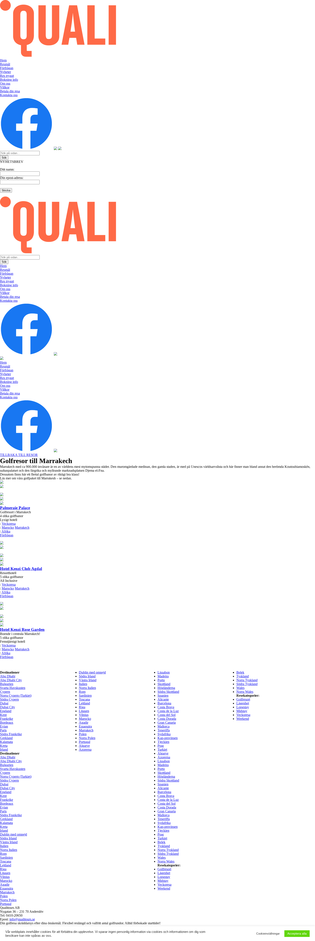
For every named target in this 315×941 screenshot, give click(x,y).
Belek (240, 672)
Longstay (242, 707)
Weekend (242, 718)
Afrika (6, 531)
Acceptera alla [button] (297, 933)
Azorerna (85, 749)
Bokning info (9, 79)
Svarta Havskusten (12, 688)
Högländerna (166, 688)
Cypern (5, 691)
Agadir (83, 722)
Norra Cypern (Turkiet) (16, 695)
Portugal (84, 742)
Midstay (241, 711)
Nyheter (5, 72)
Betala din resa (10, 91)
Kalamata (6, 742)
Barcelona (164, 703)
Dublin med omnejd (92, 672)
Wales (240, 688)
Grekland (6, 738)
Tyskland (242, 676)
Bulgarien (6, 684)
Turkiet (162, 749)
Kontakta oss (9, 95)
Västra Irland (87, 680)
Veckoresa (9, 523)
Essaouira (85, 726)
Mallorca (164, 726)
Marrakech (22, 527)
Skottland (164, 684)
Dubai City (7, 707)
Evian (4, 726)
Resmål (5, 64)
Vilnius (83, 715)
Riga (82, 707)
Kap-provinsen (168, 738)
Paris (3, 730)
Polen (83, 734)
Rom (82, 691)
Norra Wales (244, 691)
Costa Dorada (167, 718)
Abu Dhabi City (11, 680)
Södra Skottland (168, 691)
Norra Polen (87, 738)
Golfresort (243, 699)
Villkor (4, 87)
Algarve (84, 745)
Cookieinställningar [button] (268, 933)
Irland (4, 749)
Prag (161, 745)
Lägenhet (242, 703)
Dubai (4, 703)
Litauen (84, 711)
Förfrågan (6, 68)
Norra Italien (87, 688)
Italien (83, 684)
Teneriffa (164, 730)
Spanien (163, 695)
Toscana (84, 699)
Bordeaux (6, 722)
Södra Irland (87, 676)
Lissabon (164, 672)
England (5, 711)
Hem (3, 60)
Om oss (5, 83)
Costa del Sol (167, 715)
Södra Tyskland (247, 684)
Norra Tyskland (247, 680)
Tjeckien (163, 742)
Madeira (163, 676)
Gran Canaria (167, 722)
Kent (3, 715)
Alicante (163, 699)
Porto (161, 680)
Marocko (8, 527)
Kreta (4, 745)
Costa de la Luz (168, 711)
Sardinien (85, 695)
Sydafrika (164, 734)
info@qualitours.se (22, 919)
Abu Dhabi (7, 676)
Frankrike (6, 718)
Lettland (84, 703)
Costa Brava (166, 707)
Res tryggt (7, 76)
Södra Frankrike (11, 734)
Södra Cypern (9, 699)
